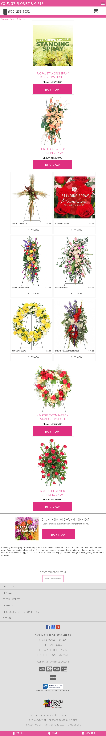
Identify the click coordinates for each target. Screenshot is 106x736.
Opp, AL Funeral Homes (42, 715)
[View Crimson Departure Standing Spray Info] (53, 463)
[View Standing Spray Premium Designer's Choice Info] (74, 197)
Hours (89, 733)
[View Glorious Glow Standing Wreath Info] (31, 324)
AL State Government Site (63, 720)
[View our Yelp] (58, 628)
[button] (98, 12)
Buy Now (52, 89)
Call (18, 733)
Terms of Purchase (53, 725)
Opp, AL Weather (38, 720)
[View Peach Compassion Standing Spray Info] (53, 121)
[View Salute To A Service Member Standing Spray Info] (74, 324)
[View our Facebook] (48, 628)
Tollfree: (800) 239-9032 (53, 655)
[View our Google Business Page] (53, 628)
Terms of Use (74, 725)
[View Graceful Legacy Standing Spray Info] (74, 261)
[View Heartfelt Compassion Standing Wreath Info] (53, 387)
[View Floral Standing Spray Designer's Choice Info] (53, 45)
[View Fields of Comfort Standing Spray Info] (31, 197)
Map (54, 733)
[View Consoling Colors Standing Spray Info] (31, 261)
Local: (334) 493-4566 (53, 650)
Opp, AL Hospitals (66, 715)
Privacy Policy (33, 725)
